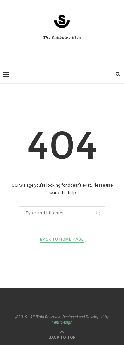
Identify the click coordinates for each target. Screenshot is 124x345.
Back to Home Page (62, 239)
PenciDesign (62, 322)
